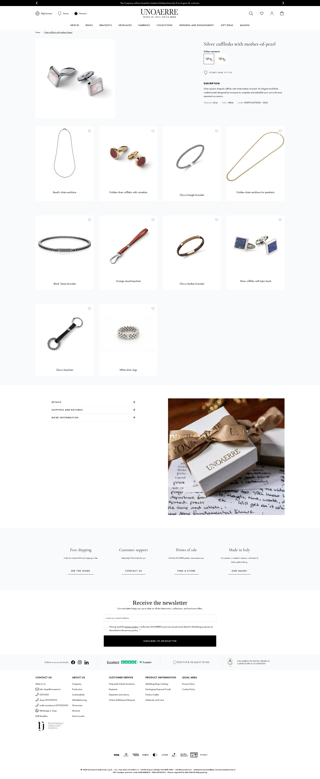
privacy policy (131, 626)
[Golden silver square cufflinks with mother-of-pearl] (222, 59)
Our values (239, 570)
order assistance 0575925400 (53, 705)
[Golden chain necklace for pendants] (255, 156)
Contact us (133, 570)
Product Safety (152, 694)
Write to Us (40, 683)
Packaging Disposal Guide (158, 689)
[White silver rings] (128, 333)
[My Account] (272, 13)
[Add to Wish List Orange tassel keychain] (153, 220)
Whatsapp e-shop (48, 710)
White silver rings (128, 370)
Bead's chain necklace (64, 192)
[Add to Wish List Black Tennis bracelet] (89, 220)
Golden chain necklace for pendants (255, 192)
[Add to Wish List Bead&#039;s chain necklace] (89, 131)
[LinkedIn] (87, 662)
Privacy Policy (188, 683)
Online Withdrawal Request (122, 699)
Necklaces (125, 25)
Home (37, 32)
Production (77, 689)
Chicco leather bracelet (192, 283)
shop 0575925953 (48, 699)
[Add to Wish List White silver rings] (153, 309)
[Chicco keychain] (64, 333)
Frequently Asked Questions (122, 683)
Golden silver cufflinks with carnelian (128, 192)
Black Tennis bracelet (65, 283)
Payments (113, 689)
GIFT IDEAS (227, 25)
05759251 (44, 694)
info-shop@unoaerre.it (49, 689)
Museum (76, 710)
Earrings (144, 25)
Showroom (77, 705)
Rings (89, 25)
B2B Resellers (41, 716)
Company (76, 683)
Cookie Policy (188, 689)
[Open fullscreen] (75, 79)
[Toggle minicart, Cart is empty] (282, 13)
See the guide (80, 570)
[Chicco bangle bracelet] (192, 156)
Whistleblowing (79, 699)
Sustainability (78, 694)
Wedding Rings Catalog (156, 683)
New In (74, 25)
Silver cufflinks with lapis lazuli (255, 281)
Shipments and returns (119, 694)
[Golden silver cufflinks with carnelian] (128, 156)
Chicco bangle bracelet (192, 195)
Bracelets (106, 25)
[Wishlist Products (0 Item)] (261, 13)
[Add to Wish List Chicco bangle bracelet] (217, 131)
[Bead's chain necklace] (64, 156)
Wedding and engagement (196, 25)
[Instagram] (80, 662)
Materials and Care (154, 699)
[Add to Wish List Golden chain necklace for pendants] (280, 131)
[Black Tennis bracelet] (64, 244)
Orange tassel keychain (128, 281)
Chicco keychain (64, 370)
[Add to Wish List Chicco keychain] (89, 309)
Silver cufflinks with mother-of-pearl (58, 32)
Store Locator (78, 716)
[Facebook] (73, 662)
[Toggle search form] (251, 13)
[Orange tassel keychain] (128, 244)
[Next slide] (283, 3)
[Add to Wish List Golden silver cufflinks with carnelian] (153, 131)
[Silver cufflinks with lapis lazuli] (255, 244)
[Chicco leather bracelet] (192, 244)
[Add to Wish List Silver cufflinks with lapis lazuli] (280, 220)
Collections (165, 25)
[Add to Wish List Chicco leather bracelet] (217, 220)
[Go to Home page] (160, 13)
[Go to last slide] (36, 3)
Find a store (186, 570)
